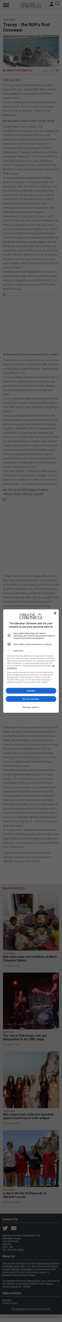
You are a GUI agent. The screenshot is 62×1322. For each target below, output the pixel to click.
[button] (31, 651)
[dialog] (31, 661)
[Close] (55, 613)
